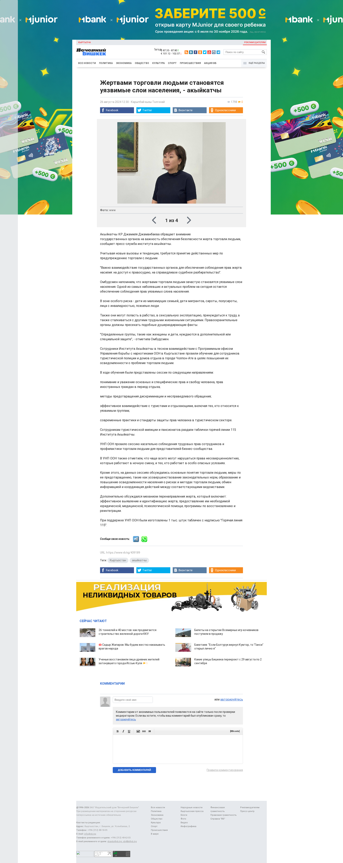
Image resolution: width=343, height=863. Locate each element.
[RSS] (186, 52)
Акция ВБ (210, 63)
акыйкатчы (139, 560)
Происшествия (190, 63)
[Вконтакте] (191, 52)
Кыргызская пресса (192, 811)
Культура (158, 63)
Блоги (184, 815)
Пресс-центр (247, 811)
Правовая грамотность (223, 815)
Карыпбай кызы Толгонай (148, 101)
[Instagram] (214, 52)
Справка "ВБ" (217, 819)
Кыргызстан (118, 560)
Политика (106, 63)
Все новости (87, 63)
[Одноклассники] (200, 52)
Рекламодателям (255, 42)
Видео (184, 822)
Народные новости (191, 807)
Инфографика (188, 826)
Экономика (124, 63)
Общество (142, 63)
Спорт (172, 63)
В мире (155, 834)
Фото (183, 819)
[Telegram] (218, 52)
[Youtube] (209, 52)
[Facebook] (195, 52)
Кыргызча (84, 42)
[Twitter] (204, 52)
